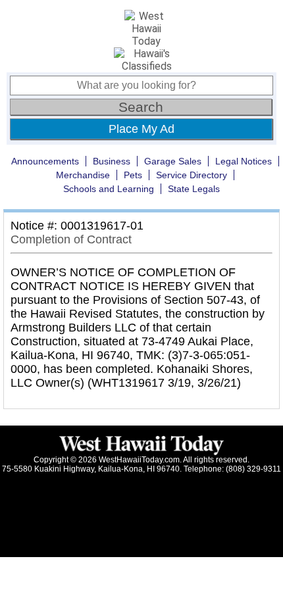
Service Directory (191, 175)
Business (111, 161)
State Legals (194, 189)
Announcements (45, 161)
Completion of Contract (71, 239)
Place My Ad (141, 128)
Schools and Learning (108, 189)
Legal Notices (243, 161)
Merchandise (83, 175)
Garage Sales (172, 161)
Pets (133, 175)
